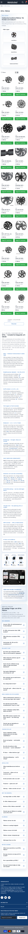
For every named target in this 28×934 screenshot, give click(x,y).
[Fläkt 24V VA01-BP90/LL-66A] (21, 274)
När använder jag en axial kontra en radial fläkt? (12, 678)
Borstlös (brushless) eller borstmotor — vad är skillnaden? (12, 747)
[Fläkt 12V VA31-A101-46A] (7, 103)
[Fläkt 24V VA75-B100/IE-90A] (21, 225)
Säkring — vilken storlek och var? (12, 788)
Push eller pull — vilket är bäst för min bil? (12, 689)
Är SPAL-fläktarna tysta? (10, 801)
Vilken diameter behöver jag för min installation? (11, 658)
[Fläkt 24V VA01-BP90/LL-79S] (7, 274)
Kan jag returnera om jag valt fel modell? (12, 854)
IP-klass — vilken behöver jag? (11, 752)
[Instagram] (5, 897)
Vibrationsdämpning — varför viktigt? (11, 758)
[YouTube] (9, 897)
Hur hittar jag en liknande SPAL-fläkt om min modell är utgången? (12, 652)
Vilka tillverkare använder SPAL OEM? (11, 637)
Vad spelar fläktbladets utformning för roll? (9, 672)
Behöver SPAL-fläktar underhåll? (12, 806)
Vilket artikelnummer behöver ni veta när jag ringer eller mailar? (12, 698)
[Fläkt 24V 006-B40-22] (21, 128)
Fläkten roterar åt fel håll (10, 830)
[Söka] (22, 2)
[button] (16, 72)
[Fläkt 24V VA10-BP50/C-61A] (7, 128)
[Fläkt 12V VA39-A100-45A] (21, 298)
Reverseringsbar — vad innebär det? (11, 741)
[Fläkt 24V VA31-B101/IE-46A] (7, 79)
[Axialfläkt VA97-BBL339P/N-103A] (21, 176)
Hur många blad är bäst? (9, 683)
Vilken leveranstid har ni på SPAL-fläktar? (12, 848)
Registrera (22, 917)
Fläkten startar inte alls (9, 820)
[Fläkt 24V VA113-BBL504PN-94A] (7, 201)
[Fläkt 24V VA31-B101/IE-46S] (7, 249)
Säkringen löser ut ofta (9, 840)
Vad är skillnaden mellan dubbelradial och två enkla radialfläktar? (10, 734)
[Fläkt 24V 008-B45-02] (7, 152)
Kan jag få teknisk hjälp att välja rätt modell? (11, 865)
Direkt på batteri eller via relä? (11, 778)
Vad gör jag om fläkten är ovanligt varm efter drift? (12, 812)
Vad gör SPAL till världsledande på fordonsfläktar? (12, 625)
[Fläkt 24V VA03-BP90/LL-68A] (21, 249)
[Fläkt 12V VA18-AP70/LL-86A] (21, 103)
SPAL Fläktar (7, 5)
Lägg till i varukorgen (7, 94)
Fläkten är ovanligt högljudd (10, 825)
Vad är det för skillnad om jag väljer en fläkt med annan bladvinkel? (11, 665)
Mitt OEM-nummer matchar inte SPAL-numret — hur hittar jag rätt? (11, 717)
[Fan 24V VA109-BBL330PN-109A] (21, 201)
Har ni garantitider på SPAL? (10, 860)
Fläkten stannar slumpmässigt (11, 835)
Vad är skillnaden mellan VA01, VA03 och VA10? (11, 710)
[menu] (1, 2)
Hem (2, 5)
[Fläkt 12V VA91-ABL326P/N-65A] (21, 152)
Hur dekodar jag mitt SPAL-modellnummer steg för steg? (11, 704)
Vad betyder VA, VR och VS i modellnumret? (10, 643)
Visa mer (13, 323)
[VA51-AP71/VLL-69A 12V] (7, 225)
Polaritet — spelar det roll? (10, 783)
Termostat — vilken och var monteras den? (10, 773)
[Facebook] (2, 897)
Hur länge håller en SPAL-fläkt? (11, 796)
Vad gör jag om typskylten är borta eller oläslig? (11, 724)
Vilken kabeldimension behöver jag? (11, 767)
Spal (2, 86)
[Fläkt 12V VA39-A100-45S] (7, 298)
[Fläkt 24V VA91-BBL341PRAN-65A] (7, 176)
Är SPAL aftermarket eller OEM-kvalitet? (12, 631)
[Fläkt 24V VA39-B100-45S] (21, 79)
